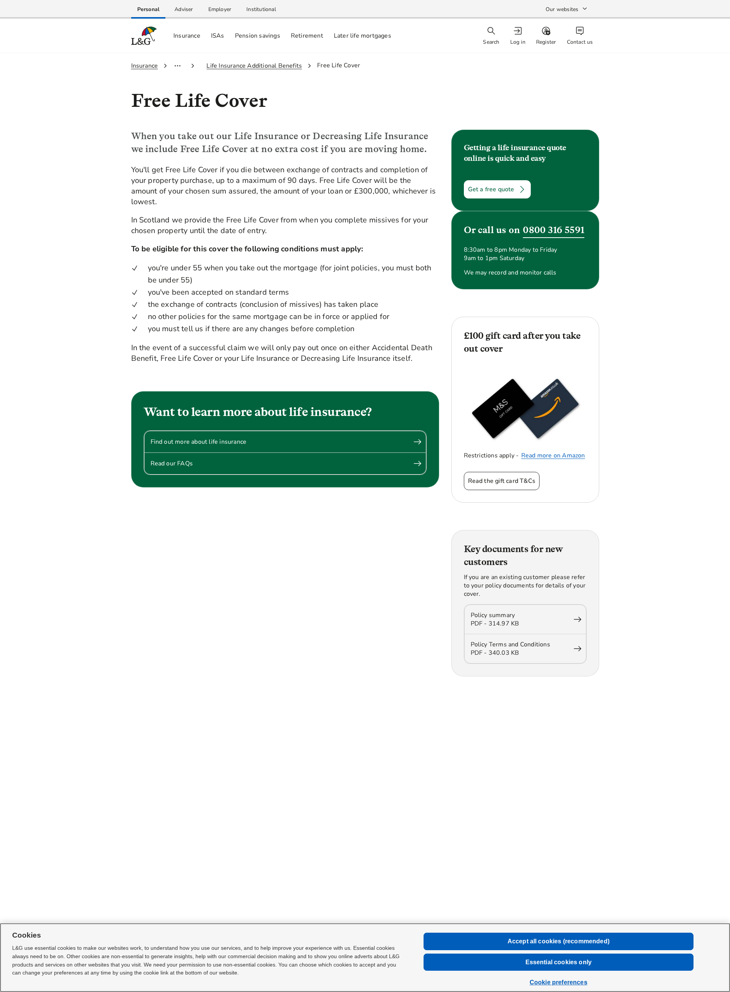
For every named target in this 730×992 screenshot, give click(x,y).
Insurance (144, 66)
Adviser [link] (184, 9)
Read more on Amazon (553, 455)
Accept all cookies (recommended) (558, 941)
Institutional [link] (261, 9)
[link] (148, 9)
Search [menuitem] (491, 42)
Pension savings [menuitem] (257, 36)
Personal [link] (148, 9)
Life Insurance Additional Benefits (254, 66)
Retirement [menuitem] (307, 36)
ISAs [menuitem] (217, 36)
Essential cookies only (558, 962)
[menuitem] (519, 36)
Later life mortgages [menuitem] (362, 36)
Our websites (562, 9)
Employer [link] (220, 9)
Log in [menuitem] (517, 42)
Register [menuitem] (546, 42)
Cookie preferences (558, 982)
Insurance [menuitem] (186, 36)
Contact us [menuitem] (580, 42)
